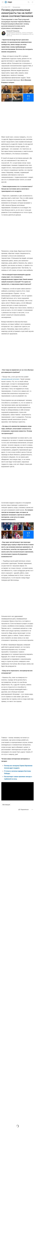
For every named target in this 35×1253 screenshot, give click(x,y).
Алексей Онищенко (12, 31)
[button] (6, 89)
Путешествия (16, 7)
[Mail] (6, 2)
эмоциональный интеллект (10, 379)
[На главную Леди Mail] (9, 2)
